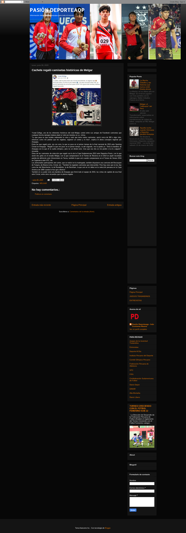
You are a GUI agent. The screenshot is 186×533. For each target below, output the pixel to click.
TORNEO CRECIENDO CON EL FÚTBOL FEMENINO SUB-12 (140, 408)
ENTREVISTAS (136, 300)
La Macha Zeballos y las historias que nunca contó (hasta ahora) (145, 84)
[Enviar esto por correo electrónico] (53, 180)
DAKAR (133, 389)
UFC (131, 370)
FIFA (131, 374)
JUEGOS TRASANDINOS (140, 296)
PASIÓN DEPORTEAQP (57, 10)
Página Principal (78, 205)
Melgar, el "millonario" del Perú (146, 106)
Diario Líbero (135, 397)
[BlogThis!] (55, 180)
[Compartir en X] (58, 180)
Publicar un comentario (43, 194)
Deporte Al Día (135, 351)
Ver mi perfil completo (138, 329)
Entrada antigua (114, 205)
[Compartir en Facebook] (60, 180)
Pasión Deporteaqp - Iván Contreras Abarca (143, 325)
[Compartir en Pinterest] (62, 180)
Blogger (107, 528)
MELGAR (43, 183)
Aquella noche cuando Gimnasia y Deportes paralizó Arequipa (147, 131)
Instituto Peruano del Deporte (141, 356)
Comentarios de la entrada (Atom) (82, 212)
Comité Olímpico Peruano (140, 360)
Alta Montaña (135, 393)
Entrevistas (134, 347)
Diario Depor (135, 385)
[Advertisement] (142, 206)
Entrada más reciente (41, 205)
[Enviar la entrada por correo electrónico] (48, 180)
